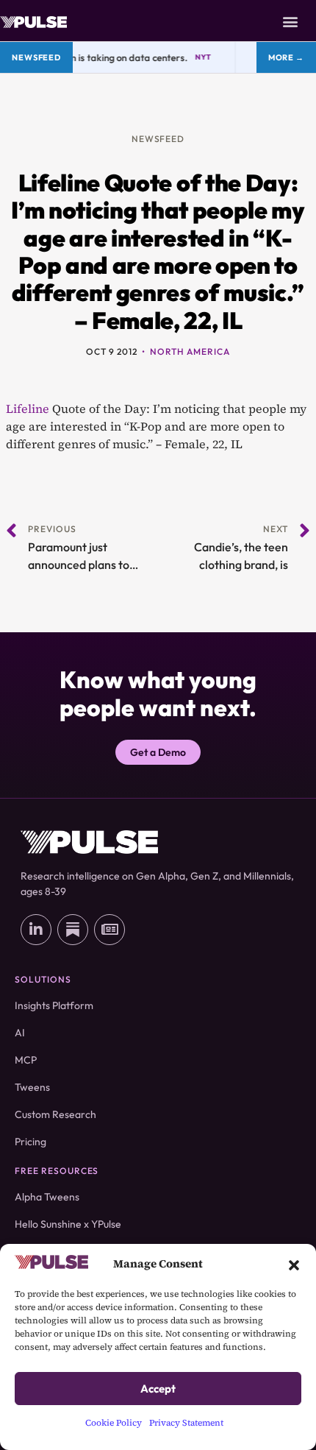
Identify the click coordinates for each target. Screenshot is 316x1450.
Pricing (30, 1141)
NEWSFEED (158, 138)
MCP (26, 1060)
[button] (294, 1263)
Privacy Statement (186, 1423)
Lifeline (27, 408)
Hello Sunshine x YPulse (68, 1224)
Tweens (32, 1087)
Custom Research (55, 1114)
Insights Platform (54, 1005)
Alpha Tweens (47, 1196)
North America (189, 351)
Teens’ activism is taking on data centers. (95, 57)
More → (286, 57)
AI (20, 1032)
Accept (158, 1389)
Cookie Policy (113, 1423)
